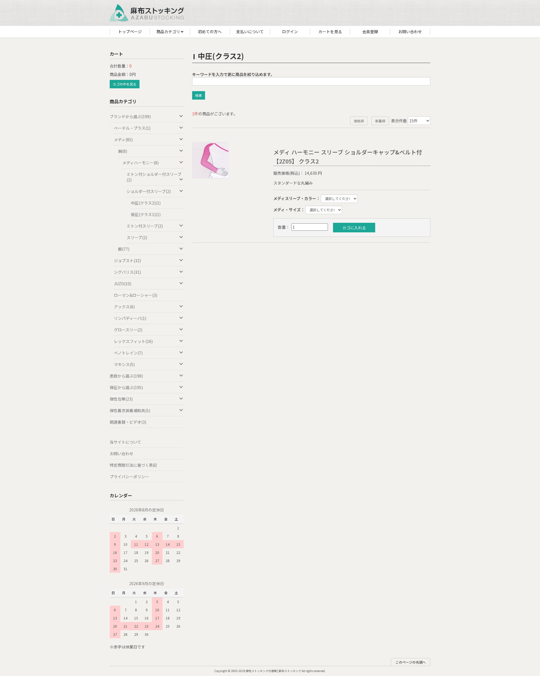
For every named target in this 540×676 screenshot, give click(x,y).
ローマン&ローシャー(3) (135, 295)
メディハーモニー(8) (140, 162)
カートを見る (330, 31)
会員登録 (370, 31)
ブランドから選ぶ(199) (130, 116)
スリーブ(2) (137, 237)
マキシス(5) (124, 364)
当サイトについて (125, 442)
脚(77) (123, 249)
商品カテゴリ (168, 31)
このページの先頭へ (410, 662)
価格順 (359, 120)
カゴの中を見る (124, 84)
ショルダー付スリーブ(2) (149, 191)
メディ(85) (123, 139)
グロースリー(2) (128, 330)
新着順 (380, 120)
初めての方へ (210, 31)
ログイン (290, 31)
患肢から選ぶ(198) (126, 376)
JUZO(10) (122, 283)
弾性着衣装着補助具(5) (130, 410)
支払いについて (250, 31)
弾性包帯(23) (121, 399)
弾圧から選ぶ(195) (126, 387)
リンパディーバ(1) (130, 318)
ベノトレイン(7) (128, 353)
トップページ (130, 31)
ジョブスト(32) (127, 260)
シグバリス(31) (127, 272)
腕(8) (122, 151)
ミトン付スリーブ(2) (145, 226)
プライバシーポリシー (129, 476)
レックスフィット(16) (133, 341)
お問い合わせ (410, 31)
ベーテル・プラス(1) (132, 128)
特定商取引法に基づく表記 (133, 465)
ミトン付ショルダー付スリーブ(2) (154, 177)
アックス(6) (124, 306)
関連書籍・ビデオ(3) (128, 422)
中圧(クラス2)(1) (146, 203)
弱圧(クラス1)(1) (146, 214)
